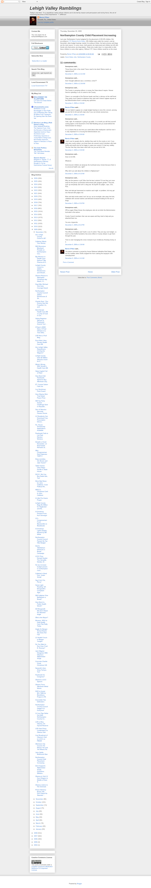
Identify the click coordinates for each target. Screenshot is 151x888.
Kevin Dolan (69, 57)
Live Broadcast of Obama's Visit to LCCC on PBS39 (41, 738)
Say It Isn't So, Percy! (40, 581)
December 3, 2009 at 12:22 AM (75, 74)
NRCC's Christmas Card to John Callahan (41, 492)
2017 (36, 205)
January (39, 829)
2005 (36, 842)
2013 (36, 217)
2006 (36, 839)
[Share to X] (107, 54)
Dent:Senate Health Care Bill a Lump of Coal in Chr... (41, 312)
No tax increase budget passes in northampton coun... (41, 567)
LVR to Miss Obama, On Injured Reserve (41, 724)
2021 (36, 193)
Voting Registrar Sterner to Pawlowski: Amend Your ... (41, 321)
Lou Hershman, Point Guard (40, 390)
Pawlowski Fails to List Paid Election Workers (41, 436)
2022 (36, 190)
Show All (51, 168)
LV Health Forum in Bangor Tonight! (41, 639)
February (39, 826)
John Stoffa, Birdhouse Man (41, 753)
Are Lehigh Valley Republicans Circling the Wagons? (41, 350)
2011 (36, 223)
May (37, 817)
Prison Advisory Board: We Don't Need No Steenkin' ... (41, 792)
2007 (36, 836)
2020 (36, 196)
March (38, 823)
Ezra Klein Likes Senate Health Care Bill (41, 342)
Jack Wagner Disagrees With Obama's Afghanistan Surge (41, 654)
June (38, 814)
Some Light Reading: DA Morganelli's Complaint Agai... (40, 588)
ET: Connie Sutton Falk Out (41, 385)
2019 (36, 199)
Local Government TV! (39, 86)
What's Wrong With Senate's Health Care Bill (41, 366)
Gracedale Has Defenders (40, 701)
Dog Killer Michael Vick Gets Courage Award (41, 286)
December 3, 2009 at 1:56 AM (74, 103)
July (37, 811)
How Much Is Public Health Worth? (40, 604)
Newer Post (64, 272)
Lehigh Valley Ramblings (55, 8)
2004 (36, 845)
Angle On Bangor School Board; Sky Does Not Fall (41, 631)
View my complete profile (45, 22)
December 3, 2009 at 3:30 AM (74, 150)
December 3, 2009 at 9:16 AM (74, 173)
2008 (36, 833)
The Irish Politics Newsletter (40, 148)
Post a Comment (68, 262)
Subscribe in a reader (39, 61)
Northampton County (84, 57)
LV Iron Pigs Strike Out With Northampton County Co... (41, 716)
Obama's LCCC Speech (40, 680)
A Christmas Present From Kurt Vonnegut (41, 513)
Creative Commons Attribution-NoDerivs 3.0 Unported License (42, 868)
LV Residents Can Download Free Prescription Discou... (41, 419)
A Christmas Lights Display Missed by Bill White (41, 531)
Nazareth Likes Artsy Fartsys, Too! (41, 670)
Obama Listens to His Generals (41, 786)
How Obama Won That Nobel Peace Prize (41, 396)
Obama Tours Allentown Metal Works (41, 686)
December (40, 232)
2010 (36, 226)
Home (90, 272)
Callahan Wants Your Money (40, 242)
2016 (36, 208)
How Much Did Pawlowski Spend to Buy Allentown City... (41, 378)
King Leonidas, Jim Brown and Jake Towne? (41, 461)
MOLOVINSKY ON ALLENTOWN (40, 98)
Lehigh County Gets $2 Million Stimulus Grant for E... (41, 358)
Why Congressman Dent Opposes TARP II (41, 453)
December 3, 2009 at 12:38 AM (75, 83)
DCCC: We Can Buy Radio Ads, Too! (41, 476)
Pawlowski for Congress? (40, 676)
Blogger (79, 883)
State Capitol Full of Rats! (41, 372)
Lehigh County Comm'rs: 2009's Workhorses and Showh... (40, 269)
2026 (36, 178)
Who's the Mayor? (41, 617)
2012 (36, 220)
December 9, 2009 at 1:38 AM (74, 244)
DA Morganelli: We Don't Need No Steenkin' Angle (41, 611)
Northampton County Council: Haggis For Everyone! (41, 707)
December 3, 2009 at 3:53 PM (74, 203)
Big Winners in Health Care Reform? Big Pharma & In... (41, 259)
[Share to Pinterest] (111, 54)
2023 (36, 187)
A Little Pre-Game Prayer (41, 499)
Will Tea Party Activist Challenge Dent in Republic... (41, 403)
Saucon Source (39, 158)
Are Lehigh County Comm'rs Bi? (40, 236)
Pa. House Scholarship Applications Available (40, 427)
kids (75, 57)
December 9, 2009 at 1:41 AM (74, 258)
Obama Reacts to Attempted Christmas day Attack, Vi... (41, 278)
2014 (36, 214)
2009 (36, 229)
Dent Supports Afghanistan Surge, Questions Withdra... (40, 769)
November (40, 799)
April (37, 820)
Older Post (115, 272)
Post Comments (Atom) (94, 277)
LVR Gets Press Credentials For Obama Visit (41, 730)
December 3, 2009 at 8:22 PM (74, 225)
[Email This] (103, 54)
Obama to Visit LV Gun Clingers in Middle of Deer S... (41, 779)
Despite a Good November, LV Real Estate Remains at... (41, 444)
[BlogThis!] (105, 54)
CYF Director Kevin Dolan (77, 41)
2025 (36, 181)
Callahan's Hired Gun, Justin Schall (41, 575)
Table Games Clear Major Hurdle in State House (41, 468)
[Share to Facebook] (109, 54)
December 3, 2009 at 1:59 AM (74, 115)
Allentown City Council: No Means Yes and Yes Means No (41, 746)
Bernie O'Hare (44, 17)
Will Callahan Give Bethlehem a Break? (41, 597)
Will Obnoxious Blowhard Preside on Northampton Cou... (40, 250)
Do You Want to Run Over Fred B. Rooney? (41, 646)
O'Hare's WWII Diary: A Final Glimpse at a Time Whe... (40, 329)
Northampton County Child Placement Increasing (40, 760)
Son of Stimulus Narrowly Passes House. (41, 411)
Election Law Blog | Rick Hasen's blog (43, 123)
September (40, 805)
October (39, 802)
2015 (36, 211)
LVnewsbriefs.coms (41, 107)
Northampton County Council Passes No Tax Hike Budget (41, 540)
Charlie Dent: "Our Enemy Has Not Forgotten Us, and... (41, 304)
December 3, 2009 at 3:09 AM (74, 134)
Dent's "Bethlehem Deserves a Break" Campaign (40, 549)
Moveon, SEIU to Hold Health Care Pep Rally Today (41, 623)
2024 (36, 184)
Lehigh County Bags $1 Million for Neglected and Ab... (41, 505)
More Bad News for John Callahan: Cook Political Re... (41, 483)
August (38, 808)
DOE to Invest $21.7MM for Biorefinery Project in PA (40, 694)
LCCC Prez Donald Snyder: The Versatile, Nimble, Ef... (41, 559)
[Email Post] (98, 54)
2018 (36, 202)
